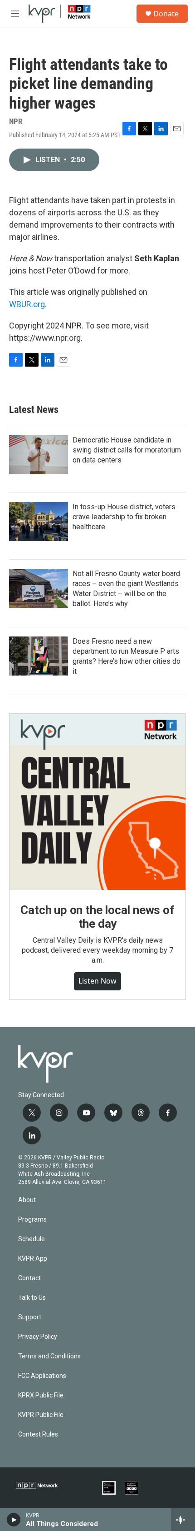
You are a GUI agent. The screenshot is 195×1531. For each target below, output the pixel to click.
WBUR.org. (28, 304)
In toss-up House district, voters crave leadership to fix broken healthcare (124, 516)
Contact (29, 1278)
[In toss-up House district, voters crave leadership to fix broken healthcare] (38, 521)
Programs (32, 1219)
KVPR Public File (40, 1415)
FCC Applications (42, 1375)
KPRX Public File (40, 1395)
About (27, 1200)
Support (29, 1317)
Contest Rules (38, 1434)
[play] (14, 1519)
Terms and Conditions (49, 1356)
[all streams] (183, 1519)
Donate (166, 14)
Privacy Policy (37, 1336)
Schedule (31, 1239)
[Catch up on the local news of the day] (97, 802)
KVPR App (32, 1258)
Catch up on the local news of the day (97, 916)
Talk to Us (32, 1297)
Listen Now (97, 981)
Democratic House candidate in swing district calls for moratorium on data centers (127, 450)
